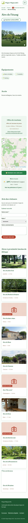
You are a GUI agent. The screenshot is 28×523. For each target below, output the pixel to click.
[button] (3, 140)
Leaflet (16, 167)
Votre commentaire (8, 225)
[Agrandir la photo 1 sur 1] (14, 34)
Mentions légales (13, 513)
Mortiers (4, 9)
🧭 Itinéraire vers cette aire (14, 173)
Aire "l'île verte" (7, 390)
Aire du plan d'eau (8, 270)
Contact (21, 513)
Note (4, 218)
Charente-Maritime (18, 7)
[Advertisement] (14, 109)
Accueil (3, 7)
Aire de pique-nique (9, 318)
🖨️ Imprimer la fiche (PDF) (11, 19)
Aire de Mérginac (8, 485)
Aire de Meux (7, 342)
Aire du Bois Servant (9, 437)
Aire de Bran (7, 414)
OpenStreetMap (22, 167)
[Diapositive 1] (25, 45)
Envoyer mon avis (8, 237)
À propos (4, 513)
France (8, 7)
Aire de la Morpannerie (10, 461)
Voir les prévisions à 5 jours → (14, 187)
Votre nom (5, 212)
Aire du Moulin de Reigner (11, 294)
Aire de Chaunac (8, 366)
